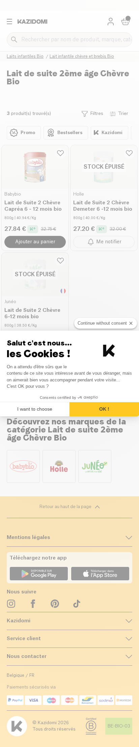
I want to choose (34, 409)
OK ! (104, 409)
